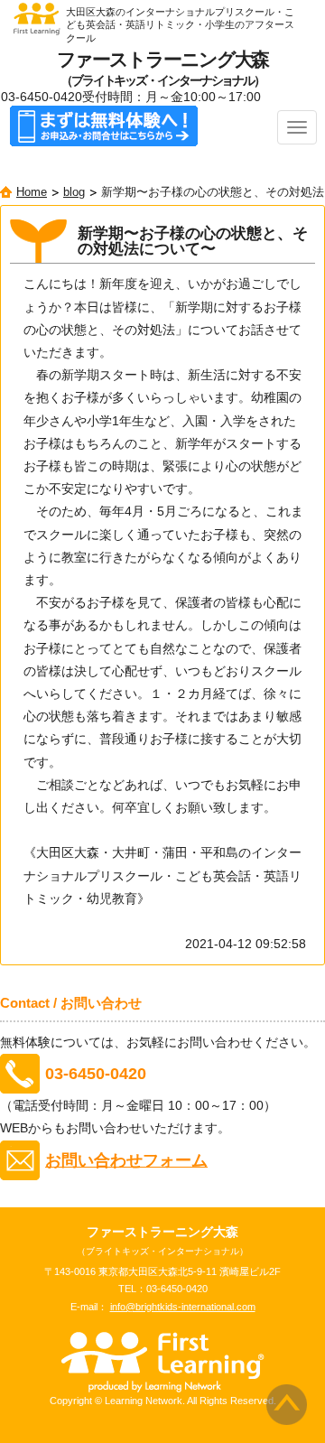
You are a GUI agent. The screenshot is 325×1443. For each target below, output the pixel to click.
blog (74, 192)
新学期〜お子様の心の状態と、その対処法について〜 (193, 242)
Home (31, 192)
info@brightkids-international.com (182, 1306)
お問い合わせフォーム (126, 1160)
